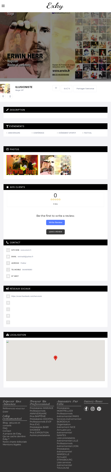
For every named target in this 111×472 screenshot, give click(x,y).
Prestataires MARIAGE (41, 408)
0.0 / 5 (67, 88)
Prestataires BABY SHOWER (39, 428)
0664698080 (27, 270)
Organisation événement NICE (66, 425)
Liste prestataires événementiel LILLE (67, 439)
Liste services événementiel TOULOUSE (64, 465)
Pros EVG (35, 424)
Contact (7, 431)
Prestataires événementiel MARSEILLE (64, 452)
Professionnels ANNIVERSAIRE (38, 412)
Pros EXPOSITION (39, 432)
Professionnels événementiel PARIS (68, 415)
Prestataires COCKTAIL (41, 419)
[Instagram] (92, 409)
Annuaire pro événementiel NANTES (64, 433)
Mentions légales (12, 444)
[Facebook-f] (86, 409)
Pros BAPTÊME (38, 416)
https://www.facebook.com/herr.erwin (26, 296)
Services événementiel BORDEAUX (69, 420)
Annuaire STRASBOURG (64, 458)
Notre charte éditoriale (15, 441)
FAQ (5, 428)
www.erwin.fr (26, 250)
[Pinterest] (99, 409)
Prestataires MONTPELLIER (65, 409)
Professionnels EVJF (40, 421)
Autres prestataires (40, 435)
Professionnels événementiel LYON (67, 444)
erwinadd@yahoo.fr (25, 257)
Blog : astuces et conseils (11, 424)
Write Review (55, 222)
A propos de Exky (12, 433)
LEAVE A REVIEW (55, 232)
